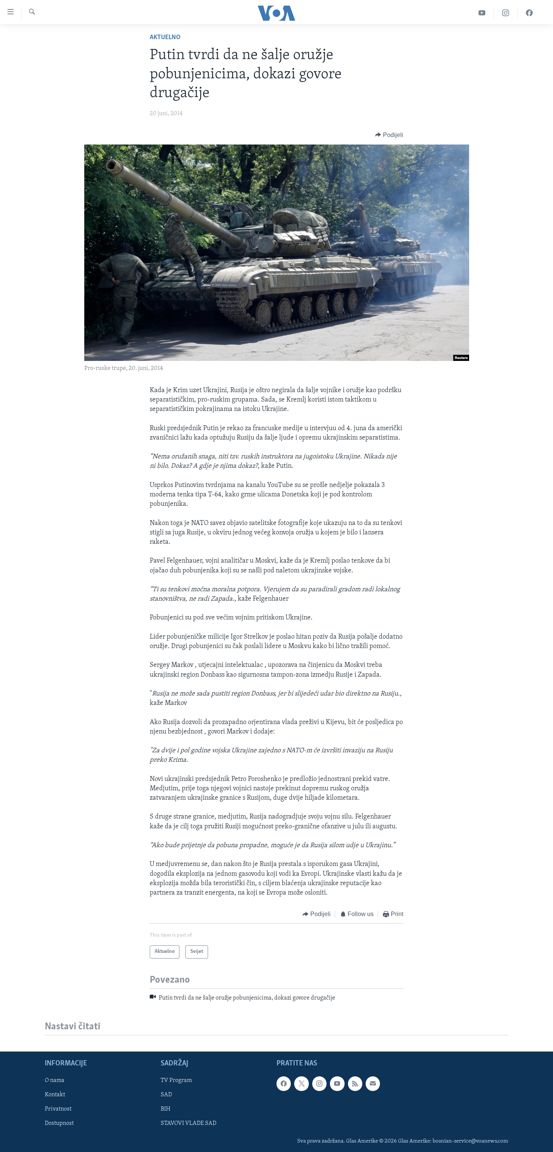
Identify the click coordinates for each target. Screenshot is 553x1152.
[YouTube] (482, 13)
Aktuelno (165, 37)
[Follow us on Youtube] (337, 1083)
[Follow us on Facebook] (283, 1083)
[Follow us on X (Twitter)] (301, 1083)
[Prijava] (373, 1083)
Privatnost (58, 1109)
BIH (165, 1109)
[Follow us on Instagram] (319, 1083)
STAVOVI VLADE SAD (188, 1123)
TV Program (176, 1080)
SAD (166, 1095)
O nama (54, 1080)
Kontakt (55, 1095)
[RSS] (355, 1083)
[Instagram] (506, 13)
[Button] (389, 135)
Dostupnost (59, 1123)
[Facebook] (529, 13)
